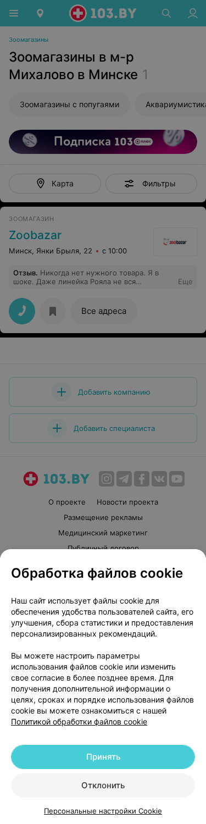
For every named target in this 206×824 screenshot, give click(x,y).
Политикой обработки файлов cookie (79, 721)
